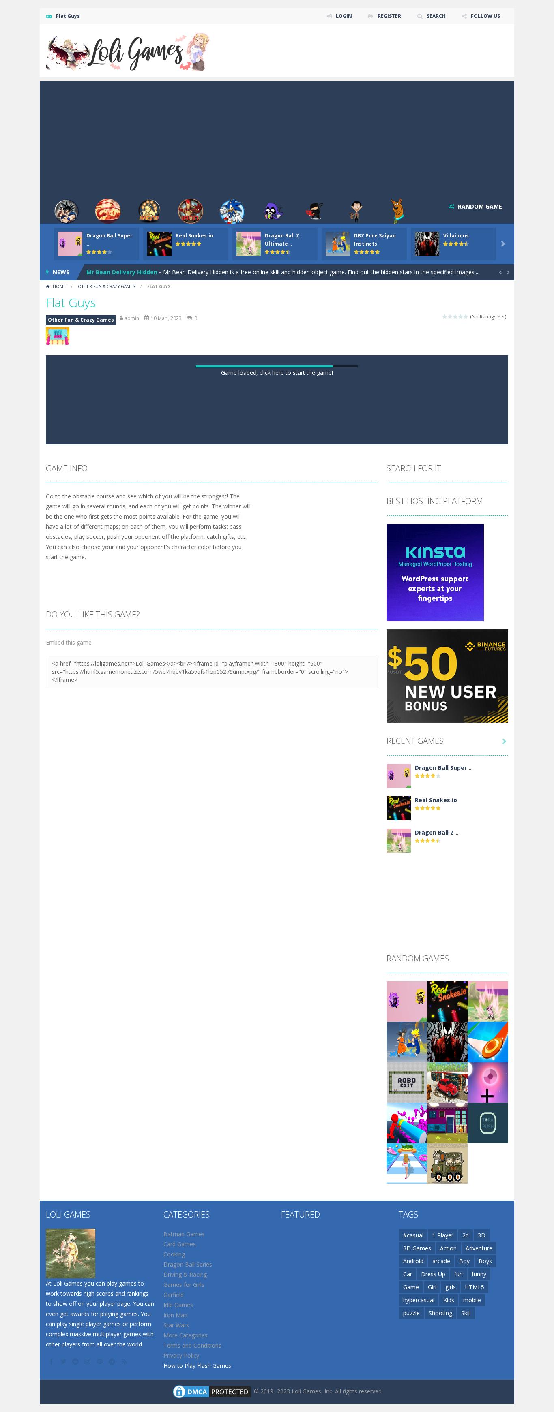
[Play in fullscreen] (284, 781)
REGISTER (389, 16)
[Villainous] (447, 1389)
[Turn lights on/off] (255, 781)
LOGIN (344, 16)
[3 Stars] (455, 316)
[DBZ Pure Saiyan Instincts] (407, 1389)
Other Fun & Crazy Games (106, 286)
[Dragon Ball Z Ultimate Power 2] (399, 1187)
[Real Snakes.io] (399, 1155)
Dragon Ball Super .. (443, 1115)
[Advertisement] (277, 137)
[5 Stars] (466, 316)
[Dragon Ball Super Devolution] (399, 1122)
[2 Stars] (450, 316)
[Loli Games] (128, 50)
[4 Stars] (461, 316)
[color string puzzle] (488, 1389)
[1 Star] (445, 316)
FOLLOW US (485, 16)
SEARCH (436, 16)
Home (59, 286)
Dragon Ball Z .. (437, 1179)
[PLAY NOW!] (70, 243)
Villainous (456, 235)
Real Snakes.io (194, 235)
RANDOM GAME (479, 206)
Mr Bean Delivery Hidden (121, 272)
